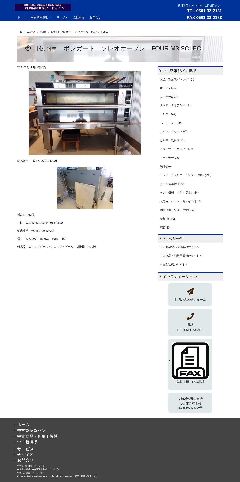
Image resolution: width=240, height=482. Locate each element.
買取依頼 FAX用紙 (190, 381)
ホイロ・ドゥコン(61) (173, 131)
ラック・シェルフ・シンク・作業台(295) (185, 175)
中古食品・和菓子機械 (37, 436)
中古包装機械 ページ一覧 (30, 473)
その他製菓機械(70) (172, 183)
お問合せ (95, 17)
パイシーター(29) (171, 122)
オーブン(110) (168, 87)
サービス (62, 17)
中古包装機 (27, 442)
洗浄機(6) (166, 166)
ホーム (21, 17)
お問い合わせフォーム (190, 299)
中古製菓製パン (31, 430)
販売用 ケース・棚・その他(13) (180, 201)
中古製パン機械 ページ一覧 (31, 466)
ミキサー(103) (169, 96)
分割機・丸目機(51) (172, 140)
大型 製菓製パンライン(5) (177, 79)
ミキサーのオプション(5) (175, 105)
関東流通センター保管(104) (177, 210)
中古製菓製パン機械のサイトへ (179, 246)
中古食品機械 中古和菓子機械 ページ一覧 (38, 469)
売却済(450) (167, 218)
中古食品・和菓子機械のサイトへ (181, 255)
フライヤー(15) (169, 157)
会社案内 (78, 17)
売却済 (43, 32)
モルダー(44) (168, 114)
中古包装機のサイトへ (174, 264)
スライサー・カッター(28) (176, 148)
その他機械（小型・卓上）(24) (179, 192)
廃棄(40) (165, 227)
